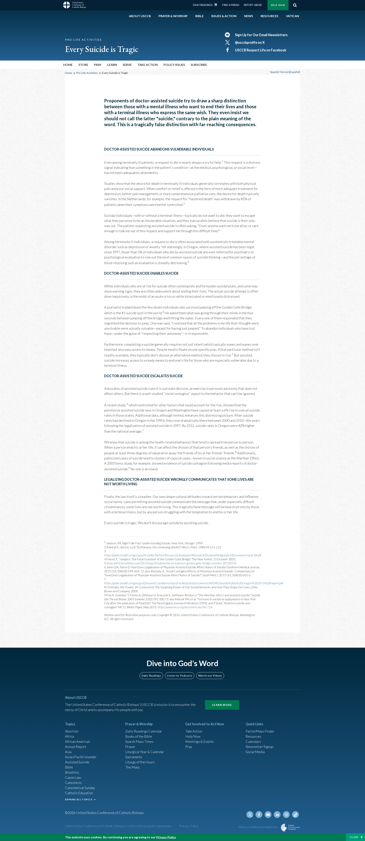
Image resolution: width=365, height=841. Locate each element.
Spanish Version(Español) (285, 71)
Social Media (255, 752)
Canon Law (73, 777)
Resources (253, 736)
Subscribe (199, 64)
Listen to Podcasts (179, 675)
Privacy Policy (188, 826)
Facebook (259, 814)
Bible (69, 767)
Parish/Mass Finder (260, 731)
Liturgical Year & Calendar (144, 752)
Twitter (249, 814)
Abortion (71, 731)
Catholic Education (79, 793)
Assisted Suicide (77, 762)
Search (295, 5)
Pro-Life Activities (87, 72)
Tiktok (295, 814)
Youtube (268, 814)
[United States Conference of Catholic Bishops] (74, 6)
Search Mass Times (139, 741)
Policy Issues (174, 64)
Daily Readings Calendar (217, 5)
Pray (188, 747)
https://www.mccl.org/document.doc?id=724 (185, 607)
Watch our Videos (210, 675)
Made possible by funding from (258, 827)
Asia (68, 752)
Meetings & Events (199, 741)
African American (77, 741)
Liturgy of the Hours (140, 762)
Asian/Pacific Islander (81, 757)
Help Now (278, 5)
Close (354, 837)
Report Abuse (253, 4)
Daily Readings (203, 4)
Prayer (130, 747)
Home (68, 64)
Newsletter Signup (259, 747)
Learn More (222, 704)
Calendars (253, 741)
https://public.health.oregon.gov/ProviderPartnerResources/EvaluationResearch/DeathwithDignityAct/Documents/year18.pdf (182, 555)
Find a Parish (230, 4)
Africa (69, 736)
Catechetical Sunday (80, 788)
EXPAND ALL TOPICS (78, 799)
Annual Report (75, 747)
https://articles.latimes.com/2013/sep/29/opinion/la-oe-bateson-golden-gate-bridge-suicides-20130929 (171, 563)
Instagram (286, 814)
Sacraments (133, 757)
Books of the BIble (138, 736)
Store (83, 64)
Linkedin (277, 814)
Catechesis (73, 782)
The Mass (132, 767)
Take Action (193, 731)
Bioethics (72, 772)
